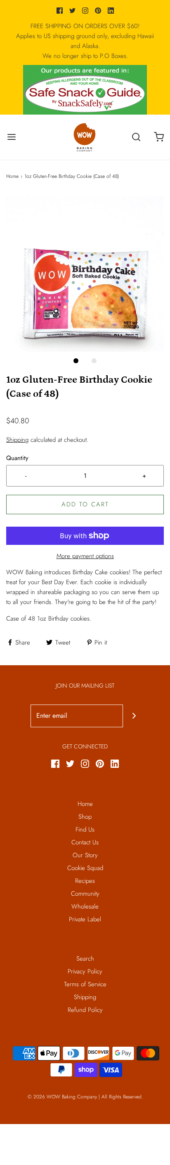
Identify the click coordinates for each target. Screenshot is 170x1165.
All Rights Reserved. (122, 1096)
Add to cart (85, 504)
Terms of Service (85, 984)
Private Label (85, 919)
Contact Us (85, 842)
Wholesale (85, 906)
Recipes (85, 880)
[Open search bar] (136, 137)
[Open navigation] (11, 137)
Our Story (85, 855)
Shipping (17, 439)
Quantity (17, 458)
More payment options (85, 556)
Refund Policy (85, 1009)
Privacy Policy (85, 971)
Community (85, 893)
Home (12, 176)
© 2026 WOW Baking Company (62, 1096)
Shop (85, 816)
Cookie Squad (85, 868)
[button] (85, 272)
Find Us (85, 829)
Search (85, 958)
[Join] (134, 716)
